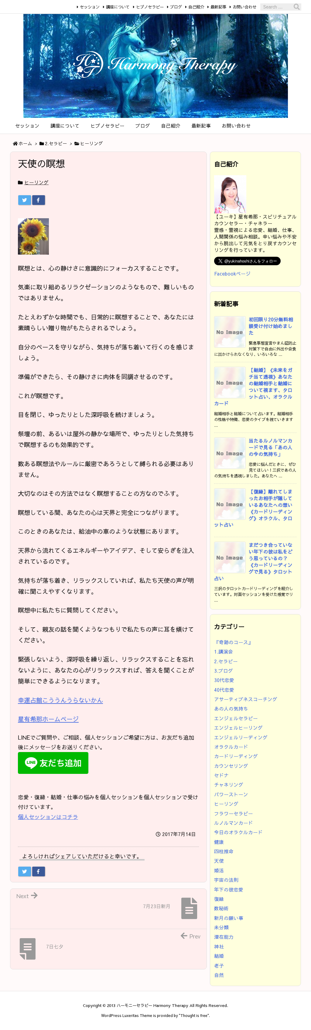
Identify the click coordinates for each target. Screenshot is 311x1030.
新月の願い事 (228, 918)
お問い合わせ (244, 7)
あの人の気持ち (231, 708)
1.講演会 (223, 651)
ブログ (176, 7)
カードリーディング (236, 756)
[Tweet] (24, 200)
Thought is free (193, 1015)
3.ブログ (223, 670)
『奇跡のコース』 (233, 642)
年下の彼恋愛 (228, 889)
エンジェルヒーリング (238, 727)
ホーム (25, 143)
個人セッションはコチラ (48, 817)
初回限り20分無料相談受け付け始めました (271, 326)
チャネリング (228, 784)
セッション (90, 7)
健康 (219, 842)
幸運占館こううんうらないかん (60, 700)
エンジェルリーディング (241, 737)
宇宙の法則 (226, 880)
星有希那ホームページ (48, 719)
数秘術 (221, 908)
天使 (219, 861)
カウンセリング (231, 766)
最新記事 (218, 7)
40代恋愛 (224, 690)
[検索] (296, 7)
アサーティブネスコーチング (245, 699)
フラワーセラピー (233, 813)
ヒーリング (91, 143)
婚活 (219, 870)
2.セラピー (56, 143)
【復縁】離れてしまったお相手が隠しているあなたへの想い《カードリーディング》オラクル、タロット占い (253, 508)
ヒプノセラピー (150, 7)
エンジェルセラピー (236, 718)
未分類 (221, 927)
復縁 (219, 899)
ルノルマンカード (233, 823)
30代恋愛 (224, 680)
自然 (219, 975)
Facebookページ (232, 273)
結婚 (219, 956)
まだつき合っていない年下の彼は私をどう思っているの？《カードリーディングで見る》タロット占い (253, 561)
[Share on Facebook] (38, 200)
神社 (219, 946)
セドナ (221, 775)
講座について (118, 7)
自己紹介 (196, 7)
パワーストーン (231, 794)
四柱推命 (224, 851)
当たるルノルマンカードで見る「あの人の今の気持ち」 (270, 447)
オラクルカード (231, 747)
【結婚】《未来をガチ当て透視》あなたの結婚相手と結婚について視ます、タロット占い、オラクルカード (253, 386)
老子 (219, 965)
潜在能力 (224, 937)
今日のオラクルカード (238, 832)
